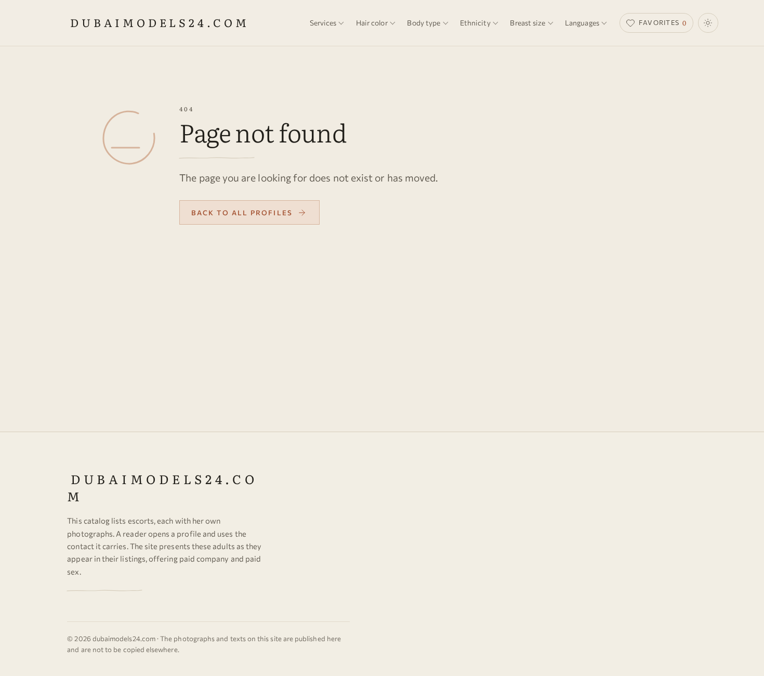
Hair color (372, 22)
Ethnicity (475, 22)
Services (323, 22)
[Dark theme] (708, 23)
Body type (423, 22)
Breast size (527, 22)
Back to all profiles (242, 213)
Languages (582, 22)
